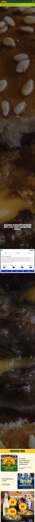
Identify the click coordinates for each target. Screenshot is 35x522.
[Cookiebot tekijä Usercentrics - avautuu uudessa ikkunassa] (30, 250)
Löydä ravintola (15, 451)
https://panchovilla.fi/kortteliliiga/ (10, 5)
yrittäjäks (21, 468)
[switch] (13, 267)
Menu (22, 451)
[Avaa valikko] (33, 1)
